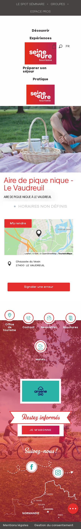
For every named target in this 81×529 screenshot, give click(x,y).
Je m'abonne (41, 430)
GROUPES (58, 4)
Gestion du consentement (53, 525)
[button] (60, 46)
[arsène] (40, 391)
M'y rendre (18, 223)
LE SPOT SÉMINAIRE (30, 4)
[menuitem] (40, 31)
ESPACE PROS (40, 11)
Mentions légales (15, 525)
